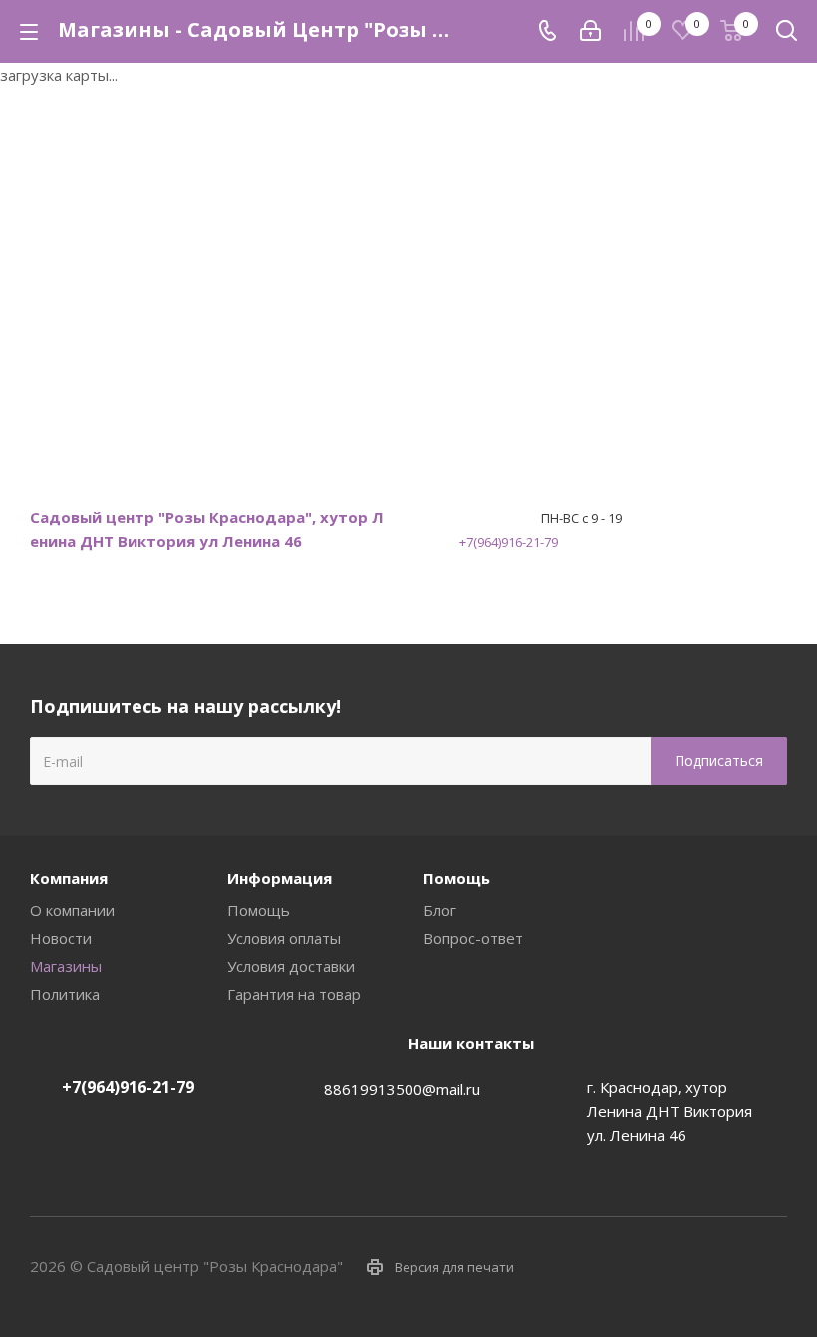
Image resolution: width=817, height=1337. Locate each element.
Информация (279, 878)
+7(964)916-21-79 (508, 542)
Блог (439, 910)
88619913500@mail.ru (402, 1089)
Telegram (722, 1266)
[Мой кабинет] (590, 31)
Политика (65, 994)
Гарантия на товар (294, 994)
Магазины (66, 966)
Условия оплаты (284, 938)
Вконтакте (672, 1266)
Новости (61, 938)
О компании (72, 910)
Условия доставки (291, 966)
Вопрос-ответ (473, 938)
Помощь (258, 910)
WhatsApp (772, 1266)
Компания (69, 878)
